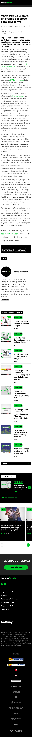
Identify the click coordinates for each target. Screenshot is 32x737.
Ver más (6, 463)
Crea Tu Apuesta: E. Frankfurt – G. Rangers (21, 356)
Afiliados (4, 595)
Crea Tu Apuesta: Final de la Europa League (21, 323)
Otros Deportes (18, 482)
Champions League (18, 96)
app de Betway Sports (10, 234)
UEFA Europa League (16, 80)
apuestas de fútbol (18, 286)
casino (19, 289)
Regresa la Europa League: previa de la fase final (21, 451)
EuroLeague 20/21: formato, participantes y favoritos (20, 433)
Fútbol (3, 509)
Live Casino (5, 609)
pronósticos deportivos (9, 294)
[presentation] (29, 487)
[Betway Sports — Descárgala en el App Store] (8, 250)
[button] (3, 497)
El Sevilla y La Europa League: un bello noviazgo (22, 340)
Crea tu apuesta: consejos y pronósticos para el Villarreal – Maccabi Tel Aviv (22, 413)
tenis (15, 289)
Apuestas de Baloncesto (9, 599)
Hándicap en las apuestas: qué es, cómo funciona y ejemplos (21, 487)
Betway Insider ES (8, 26)
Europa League (18, 318)
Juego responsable (7, 592)
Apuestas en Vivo (7, 602)
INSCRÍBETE (16, 567)
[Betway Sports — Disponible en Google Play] (20, 250)
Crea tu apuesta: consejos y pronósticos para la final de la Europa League (22, 374)
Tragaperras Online (8, 606)
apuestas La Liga (7, 289)
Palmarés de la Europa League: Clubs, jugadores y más (21, 394)
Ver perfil (5, 300)
